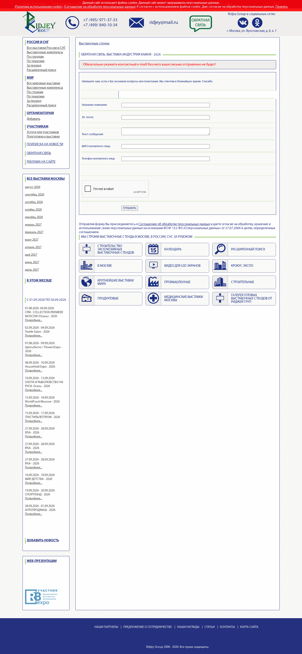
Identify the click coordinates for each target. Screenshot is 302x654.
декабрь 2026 (34, 217)
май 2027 (31, 255)
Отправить (129, 208)
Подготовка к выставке (43, 136)
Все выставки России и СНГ (46, 48)
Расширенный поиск (41, 70)
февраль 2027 (34, 232)
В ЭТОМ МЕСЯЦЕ (39, 280)
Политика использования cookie (38, 7)
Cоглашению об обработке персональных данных (174, 224)
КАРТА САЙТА (249, 627)
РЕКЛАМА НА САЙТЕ (41, 162)
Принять (281, 7)
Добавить (33, 119)
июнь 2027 (32, 262)
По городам (35, 57)
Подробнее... (33, 320)
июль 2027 (32, 270)
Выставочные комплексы (45, 52)
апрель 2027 (33, 247)
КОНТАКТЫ (227, 627)
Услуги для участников (43, 132)
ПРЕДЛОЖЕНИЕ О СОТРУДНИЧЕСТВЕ (147, 627)
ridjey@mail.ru (163, 22)
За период (34, 65)
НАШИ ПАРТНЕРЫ (106, 627)
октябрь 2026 (34, 202)
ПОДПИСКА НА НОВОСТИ (45, 144)
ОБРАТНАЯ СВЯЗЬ (39, 153)
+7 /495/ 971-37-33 (100, 20)
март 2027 (31, 240)
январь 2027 (33, 224)
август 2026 (32, 187)
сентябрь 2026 (34, 194)
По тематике (36, 61)
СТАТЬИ (210, 627)
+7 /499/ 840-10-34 (100, 25)
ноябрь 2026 (33, 209)
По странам (35, 92)
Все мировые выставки (43, 83)
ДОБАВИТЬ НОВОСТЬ (43, 540)
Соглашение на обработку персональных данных (100, 7)
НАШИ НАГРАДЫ (188, 627)
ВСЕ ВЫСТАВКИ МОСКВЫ (46, 179)
